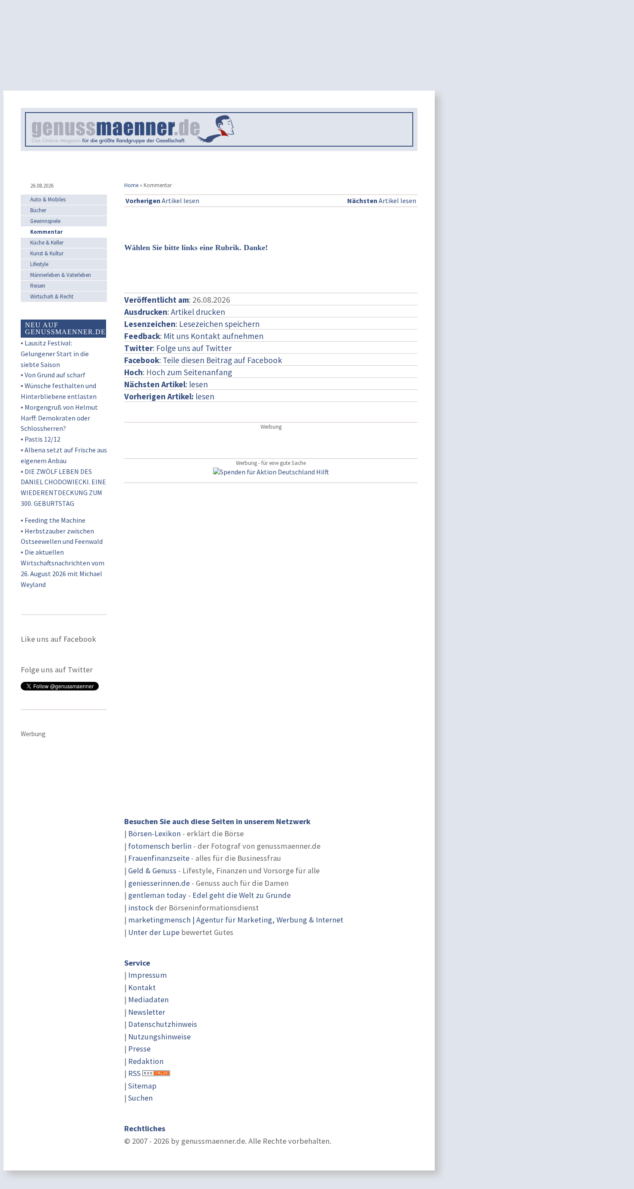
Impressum (147, 975)
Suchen (140, 1098)
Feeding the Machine (55, 520)
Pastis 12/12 (42, 439)
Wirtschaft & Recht (51, 296)
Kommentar (46, 231)
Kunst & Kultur (46, 253)
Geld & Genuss (152, 870)
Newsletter (146, 1012)
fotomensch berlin (159, 846)
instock (141, 908)
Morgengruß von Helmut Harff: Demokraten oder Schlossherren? (59, 418)
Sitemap (142, 1086)
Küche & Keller (46, 242)
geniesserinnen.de (159, 883)
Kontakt (142, 987)
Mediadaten (148, 999)
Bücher (38, 210)
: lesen (166, 384)
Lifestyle (39, 264)
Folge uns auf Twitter (194, 348)
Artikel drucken (198, 312)
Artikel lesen (162, 200)
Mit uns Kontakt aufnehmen (213, 336)
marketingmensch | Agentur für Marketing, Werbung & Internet (235, 920)
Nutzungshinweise (159, 1037)
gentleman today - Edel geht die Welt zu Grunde (209, 895)
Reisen (37, 285)
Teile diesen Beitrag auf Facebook (222, 360)
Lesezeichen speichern (219, 324)
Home (131, 185)
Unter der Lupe (153, 932)
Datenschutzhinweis (162, 1024)
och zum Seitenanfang (192, 372)
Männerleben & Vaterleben (60, 275)
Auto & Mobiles (48, 199)
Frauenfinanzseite (158, 858)
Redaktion (145, 1061)
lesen (169, 396)
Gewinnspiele (45, 221)
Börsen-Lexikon (154, 833)
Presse (139, 1049)
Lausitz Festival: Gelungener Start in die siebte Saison (55, 354)
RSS (134, 1073)
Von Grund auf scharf (55, 374)
